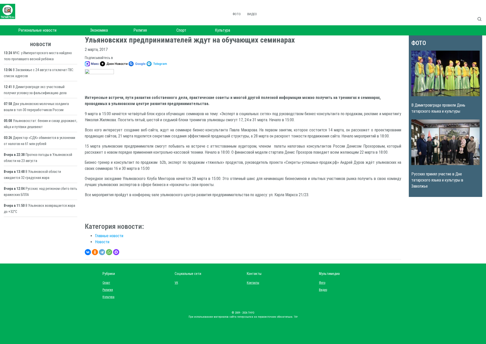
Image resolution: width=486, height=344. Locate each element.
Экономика (99, 30)
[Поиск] (481, 13)
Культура (222, 30)
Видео (252, 14)
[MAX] (116, 252)
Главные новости (109, 235)
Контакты (252, 283)
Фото (237, 14)
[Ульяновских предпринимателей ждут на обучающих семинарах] (99, 79)
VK (176, 283)
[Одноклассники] (95, 252)
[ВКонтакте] (88, 252)
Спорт (181, 30)
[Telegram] (102, 252)
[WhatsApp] (109, 252)
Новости (102, 241)
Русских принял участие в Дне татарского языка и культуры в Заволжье (437, 180)
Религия (140, 30)
